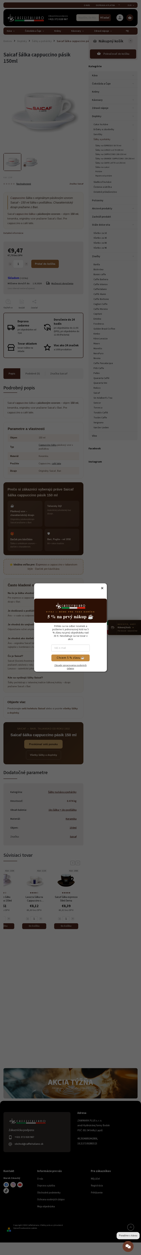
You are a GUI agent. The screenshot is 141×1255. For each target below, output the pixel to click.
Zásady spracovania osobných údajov (70, 667)
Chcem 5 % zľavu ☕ (70, 658)
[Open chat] (128, 1244)
